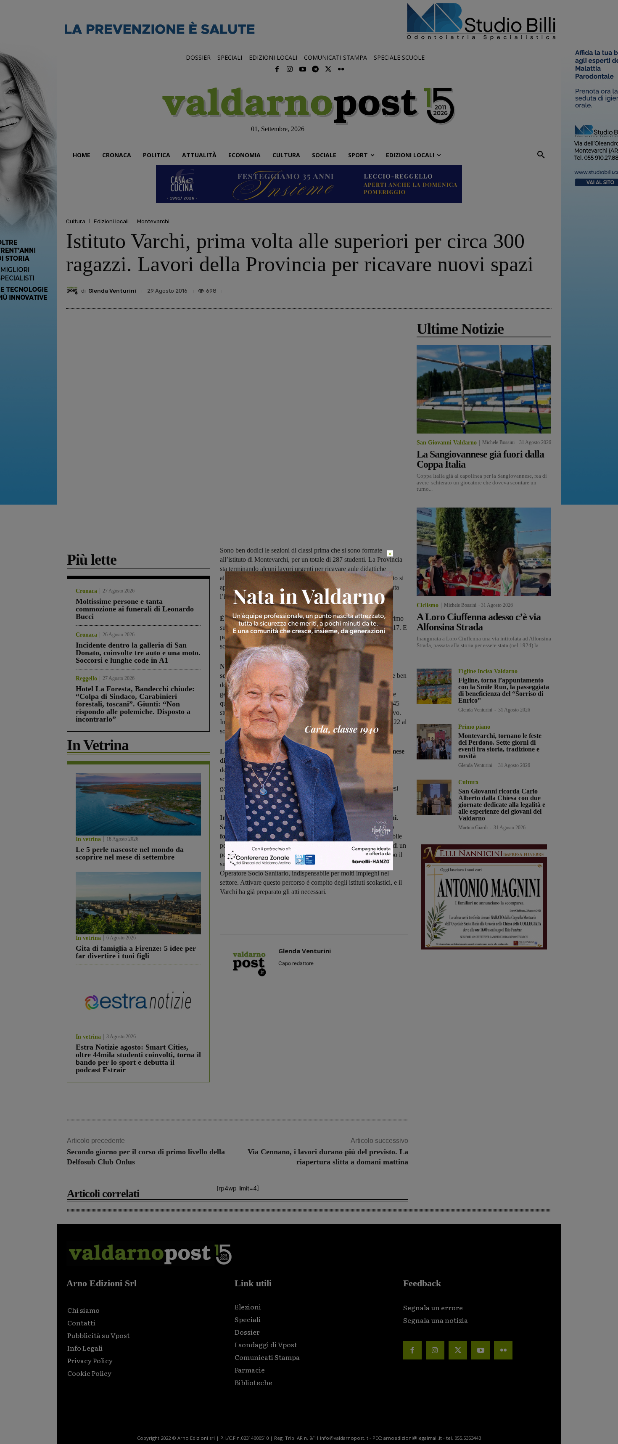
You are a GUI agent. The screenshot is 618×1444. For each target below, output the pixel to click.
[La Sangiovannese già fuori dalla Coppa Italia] (484, 389)
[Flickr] (341, 69)
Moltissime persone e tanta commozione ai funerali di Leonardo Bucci (135, 609)
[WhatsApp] (523, 288)
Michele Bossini (498, 442)
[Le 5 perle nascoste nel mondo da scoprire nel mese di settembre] (138, 804)
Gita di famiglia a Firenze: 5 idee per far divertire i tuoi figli (136, 952)
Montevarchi (153, 221)
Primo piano (474, 727)
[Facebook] (277, 69)
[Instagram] (289, 69)
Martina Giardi (473, 827)
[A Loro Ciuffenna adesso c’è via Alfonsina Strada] (484, 552)
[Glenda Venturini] (73, 290)
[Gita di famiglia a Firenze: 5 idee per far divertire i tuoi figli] (138, 903)
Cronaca (86, 591)
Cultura (75, 221)
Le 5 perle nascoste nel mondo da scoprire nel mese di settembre (130, 853)
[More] (543, 288)
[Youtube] (302, 69)
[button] (541, 155)
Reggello (86, 679)
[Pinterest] (484, 288)
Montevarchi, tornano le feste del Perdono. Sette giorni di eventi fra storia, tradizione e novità (499, 745)
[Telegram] (315, 69)
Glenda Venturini (112, 291)
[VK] (504, 288)
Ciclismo (427, 605)
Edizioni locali (111, 221)
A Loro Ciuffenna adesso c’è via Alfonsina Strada (479, 621)
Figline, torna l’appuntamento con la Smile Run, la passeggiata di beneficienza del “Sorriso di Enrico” (503, 690)
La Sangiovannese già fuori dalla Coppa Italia (480, 459)
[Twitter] (328, 69)
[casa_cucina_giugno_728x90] (309, 184)
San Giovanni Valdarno (447, 443)
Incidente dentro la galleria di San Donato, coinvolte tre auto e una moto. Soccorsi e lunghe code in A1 (138, 652)
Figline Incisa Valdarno (488, 671)
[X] (465, 288)
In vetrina (88, 839)
